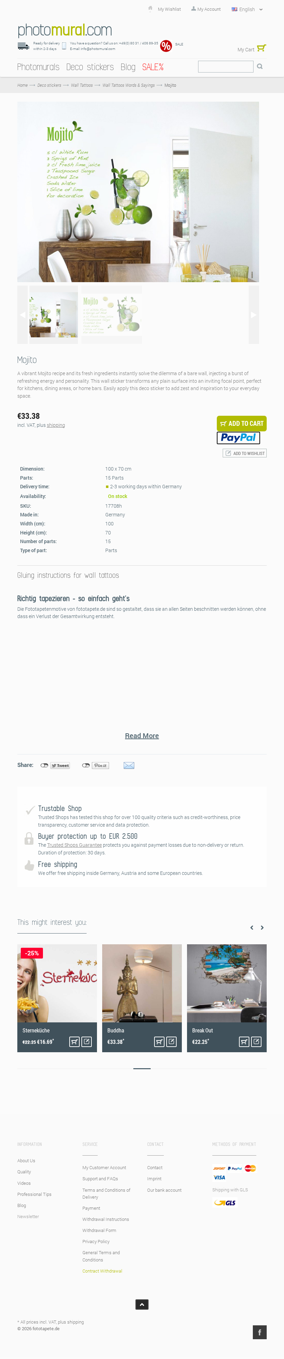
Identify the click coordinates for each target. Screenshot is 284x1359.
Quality (24, 1171)
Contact (154, 1167)
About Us (26, 1160)
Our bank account (164, 1190)
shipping (56, 425)
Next (262, 927)
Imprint (154, 1178)
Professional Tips (34, 1194)
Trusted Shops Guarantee (74, 845)
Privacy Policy (95, 1241)
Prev (251, 927)
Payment (91, 1208)
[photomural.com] (65, 31)
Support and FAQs (100, 1178)
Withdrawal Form (99, 1230)
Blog (21, 1205)
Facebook (260, 1332)
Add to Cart (74, 1042)
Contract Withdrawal (102, 1271)
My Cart (246, 49)
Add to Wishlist (249, 453)
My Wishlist (169, 9)
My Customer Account (104, 1167)
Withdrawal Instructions (105, 1219)
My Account (209, 9)
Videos (24, 1183)
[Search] (260, 66)
